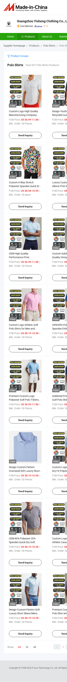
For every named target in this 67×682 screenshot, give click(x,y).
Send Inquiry (25, 135)
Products (30, 36)
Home (10, 36)
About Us (47, 36)
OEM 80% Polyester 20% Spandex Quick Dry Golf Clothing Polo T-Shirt (22, 542)
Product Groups (19, 56)
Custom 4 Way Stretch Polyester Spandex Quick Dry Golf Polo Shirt (25, 186)
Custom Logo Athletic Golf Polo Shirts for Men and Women (23, 328)
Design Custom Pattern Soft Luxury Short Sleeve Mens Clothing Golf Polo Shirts (24, 613)
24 (19, 647)
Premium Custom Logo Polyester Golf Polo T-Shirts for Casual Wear (24, 399)
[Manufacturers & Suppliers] (26, 7)
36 (27, 647)
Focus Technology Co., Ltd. (45, 667)
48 (34, 647)
